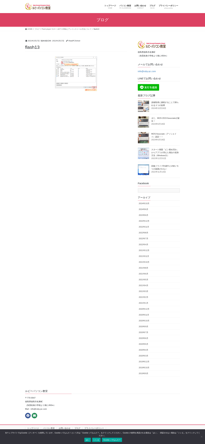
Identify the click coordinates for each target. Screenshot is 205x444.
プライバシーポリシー (94, 428)
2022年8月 (143, 233)
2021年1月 (143, 303)
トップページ (33, 428)
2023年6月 (143, 215)
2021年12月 (144, 250)
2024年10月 (144, 203)
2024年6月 (143, 209)
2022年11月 (144, 227)
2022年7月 (143, 238)
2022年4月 (143, 244)
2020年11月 (144, 315)
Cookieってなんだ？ (112, 440)
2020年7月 (143, 332)
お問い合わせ (64, 428)
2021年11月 (144, 256)
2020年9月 (143, 326)
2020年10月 (144, 321)
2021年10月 (144, 262)
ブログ (77, 428)
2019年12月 (144, 361)
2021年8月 (143, 268)
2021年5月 (143, 279)
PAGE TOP (197, 428)
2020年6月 (143, 338)
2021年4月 (143, 285)
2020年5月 (143, 344)
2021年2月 (143, 297)
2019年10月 (144, 367)
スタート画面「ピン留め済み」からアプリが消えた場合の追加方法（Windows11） (165, 152)
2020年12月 (144, 309)
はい (88, 440)
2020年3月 (143, 356)
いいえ (96, 440)
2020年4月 (143, 350)
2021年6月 (143, 274)
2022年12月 (144, 221)
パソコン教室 (49, 428)
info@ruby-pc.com (147, 71)
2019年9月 (143, 373)
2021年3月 (143, 291)
